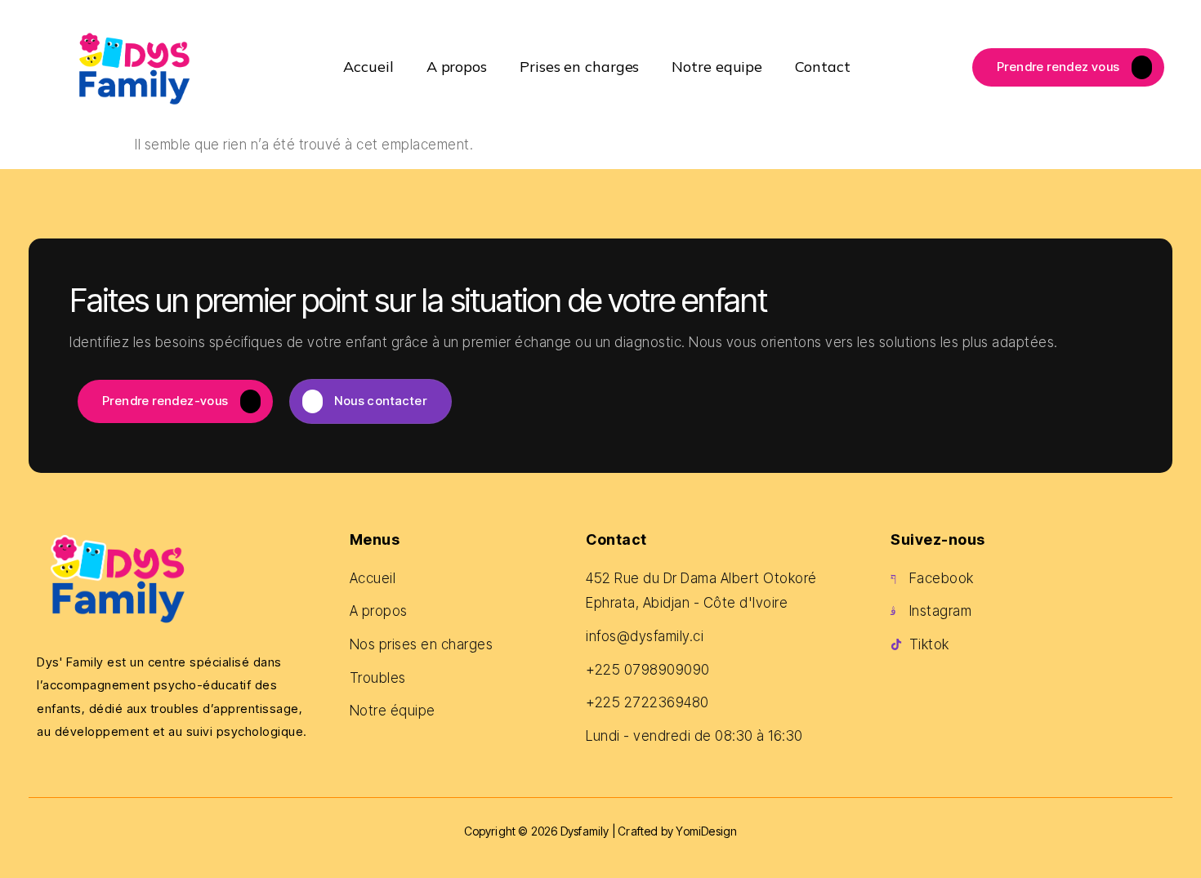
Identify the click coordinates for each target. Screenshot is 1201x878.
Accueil (368, 66)
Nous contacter (380, 400)
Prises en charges (579, 66)
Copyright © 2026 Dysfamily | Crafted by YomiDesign (601, 831)
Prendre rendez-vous (165, 400)
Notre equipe (717, 66)
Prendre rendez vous (1058, 66)
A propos (456, 66)
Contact (822, 66)
